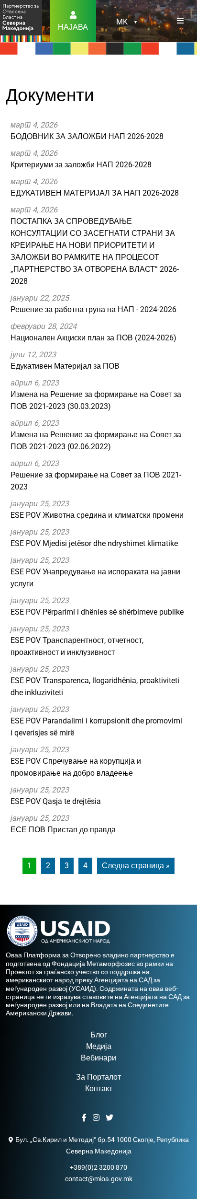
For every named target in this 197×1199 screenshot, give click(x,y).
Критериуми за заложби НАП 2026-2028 (81, 159)
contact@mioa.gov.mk (98, 1179)
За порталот (98, 1077)
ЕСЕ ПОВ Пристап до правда (63, 824)
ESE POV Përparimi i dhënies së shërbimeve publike (97, 606)
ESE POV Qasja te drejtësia (56, 795)
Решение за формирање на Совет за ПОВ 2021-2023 (96, 475)
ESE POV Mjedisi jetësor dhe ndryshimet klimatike (94, 537)
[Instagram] (97, 1118)
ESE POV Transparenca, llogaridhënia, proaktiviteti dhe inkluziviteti (95, 680)
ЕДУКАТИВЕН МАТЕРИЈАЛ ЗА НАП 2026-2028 (95, 187)
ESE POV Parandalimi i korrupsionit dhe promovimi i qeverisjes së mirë (96, 721)
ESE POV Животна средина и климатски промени (97, 509)
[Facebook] (85, 1118)
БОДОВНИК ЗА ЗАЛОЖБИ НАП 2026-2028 (87, 130)
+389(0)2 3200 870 (98, 1167)
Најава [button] (73, 27)
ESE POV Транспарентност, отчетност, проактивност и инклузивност (77, 640)
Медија (98, 1046)
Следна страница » (136, 865)
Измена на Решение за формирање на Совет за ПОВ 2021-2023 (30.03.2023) (96, 394)
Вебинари (98, 1057)
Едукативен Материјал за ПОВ (65, 360)
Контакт (98, 1088)
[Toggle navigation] (180, 21)
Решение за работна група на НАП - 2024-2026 (93, 303)
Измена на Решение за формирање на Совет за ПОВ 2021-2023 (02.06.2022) (96, 435)
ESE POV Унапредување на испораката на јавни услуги (95, 572)
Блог (98, 1034)
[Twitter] (111, 1118)
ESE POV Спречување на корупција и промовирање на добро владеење (76, 761)
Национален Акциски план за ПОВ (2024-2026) (93, 332)
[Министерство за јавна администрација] (21, 20)
